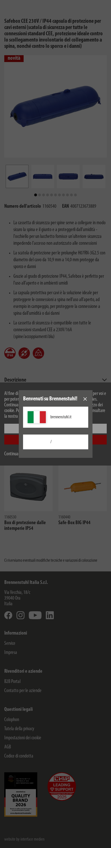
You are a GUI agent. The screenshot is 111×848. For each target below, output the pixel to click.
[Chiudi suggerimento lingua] (85, 399)
